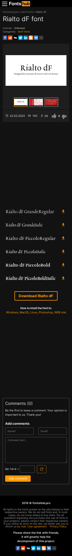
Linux (33, 312)
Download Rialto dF (36, 296)
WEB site (60, 312)
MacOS (24, 312)
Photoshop (46, 312)
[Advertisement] (36, 164)
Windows (12, 312)
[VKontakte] (36, 37)
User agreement (37, 526)
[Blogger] (31, 37)
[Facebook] (5, 37)
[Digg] (15, 37)
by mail (21, 526)
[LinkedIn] (25, 37)
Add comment (18, 478)
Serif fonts (24, 31)
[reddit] (10, 37)
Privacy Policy (58, 526)
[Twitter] (20, 37)
